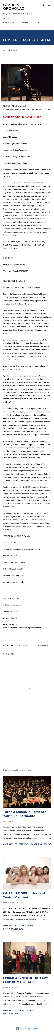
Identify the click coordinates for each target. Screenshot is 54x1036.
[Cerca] (43, 4)
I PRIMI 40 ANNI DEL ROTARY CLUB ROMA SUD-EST (25, 980)
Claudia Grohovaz (13, 7)
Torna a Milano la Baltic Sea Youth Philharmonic (25, 814)
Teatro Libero (21, 645)
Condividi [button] (43, 645)
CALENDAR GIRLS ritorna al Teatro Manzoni (24, 895)
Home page (8, 22)
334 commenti (22, 844)
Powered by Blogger (28, 1028)
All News (24, 22)
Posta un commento (25, 925)
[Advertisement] (27, 742)
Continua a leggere (41, 844)
